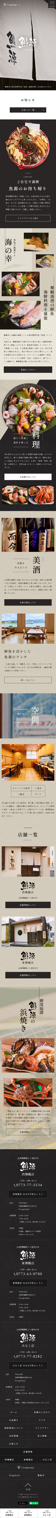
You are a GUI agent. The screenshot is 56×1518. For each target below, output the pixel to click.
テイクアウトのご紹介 (28, 218)
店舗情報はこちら (28, 905)
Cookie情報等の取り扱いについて (28, 1497)
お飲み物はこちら (28, 602)
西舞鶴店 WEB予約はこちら (28, 1194)
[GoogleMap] (24, 1209)
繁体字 (41, 1475)
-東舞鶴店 (28, 1459)
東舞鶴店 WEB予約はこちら (28, 1283)
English (15, 1475)
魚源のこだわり (28, 369)
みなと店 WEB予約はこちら (28, 1365)
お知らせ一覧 (28, 110)
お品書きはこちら (28, 476)
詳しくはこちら (28, 680)
